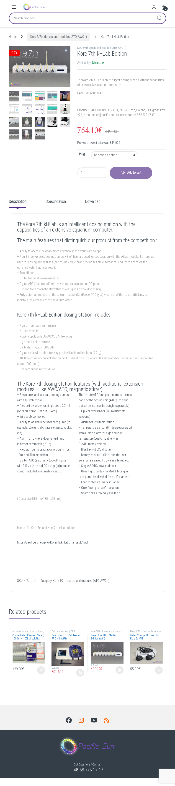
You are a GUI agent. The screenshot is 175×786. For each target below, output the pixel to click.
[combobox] (81, 18)
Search (159, 18)
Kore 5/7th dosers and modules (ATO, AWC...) (58, 37)
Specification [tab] (56, 201)
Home (12, 37)
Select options (79, 673)
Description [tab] (17, 201)
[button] (66, 51)
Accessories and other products (27, 631)
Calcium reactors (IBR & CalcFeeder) (63, 633)
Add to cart (41, 670)
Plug (82, 154)
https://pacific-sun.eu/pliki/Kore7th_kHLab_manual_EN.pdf (52, 542)
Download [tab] (92, 201)
